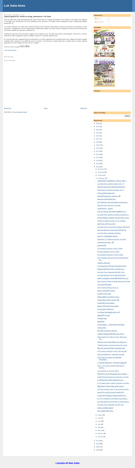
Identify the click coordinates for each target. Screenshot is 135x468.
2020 (97, 142)
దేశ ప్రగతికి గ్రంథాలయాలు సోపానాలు (107, 331)
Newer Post (7, 108)
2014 (97, 160)
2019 (97, 145)
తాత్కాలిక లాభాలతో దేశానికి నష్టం (106, 199)
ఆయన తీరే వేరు (101, 245)
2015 (97, 157)
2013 (97, 163)
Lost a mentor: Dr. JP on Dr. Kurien (108, 371)
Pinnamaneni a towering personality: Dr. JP (110, 190)
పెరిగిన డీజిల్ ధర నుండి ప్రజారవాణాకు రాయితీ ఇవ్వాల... (113, 202)
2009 (97, 447)
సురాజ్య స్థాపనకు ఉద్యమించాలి (106, 193)
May (99, 424)
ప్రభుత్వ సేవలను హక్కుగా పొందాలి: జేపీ (108, 300)
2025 (97, 126)
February (101, 433)
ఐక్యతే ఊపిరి (100, 321)
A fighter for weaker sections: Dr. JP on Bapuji (111, 221)
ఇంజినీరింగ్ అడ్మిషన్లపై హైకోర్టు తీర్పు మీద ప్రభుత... (111, 334)
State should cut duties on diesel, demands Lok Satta (113, 281)
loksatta (14, 50)
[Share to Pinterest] (29, 46)
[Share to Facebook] (27, 46)
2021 (97, 139)
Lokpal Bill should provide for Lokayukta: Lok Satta (112, 377)
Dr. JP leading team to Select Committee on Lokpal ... (113, 383)
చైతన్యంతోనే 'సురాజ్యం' (103, 315)
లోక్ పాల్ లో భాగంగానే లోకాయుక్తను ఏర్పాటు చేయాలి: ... (113, 374)
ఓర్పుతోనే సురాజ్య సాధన (104, 294)
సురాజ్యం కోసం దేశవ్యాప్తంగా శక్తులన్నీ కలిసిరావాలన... (112, 395)
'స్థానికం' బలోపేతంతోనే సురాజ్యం (106, 290)
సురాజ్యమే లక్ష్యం (102, 318)
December (101, 169)
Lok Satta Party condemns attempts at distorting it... (113, 215)
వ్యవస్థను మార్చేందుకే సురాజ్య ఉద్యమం (108, 306)
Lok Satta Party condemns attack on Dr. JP (110, 184)
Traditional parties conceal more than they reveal (112, 345)
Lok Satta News (14, 5)
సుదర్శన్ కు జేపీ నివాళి (103, 263)
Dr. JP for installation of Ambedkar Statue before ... (113, 398)
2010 (97, 444)
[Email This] (21, 46)
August (100, 415)
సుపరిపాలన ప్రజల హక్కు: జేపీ (105, 242)
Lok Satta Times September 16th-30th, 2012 (110, 272)
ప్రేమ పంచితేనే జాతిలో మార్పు (105, 411)
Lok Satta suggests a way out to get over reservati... (113, 389)
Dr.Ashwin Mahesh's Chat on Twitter (108, 251)
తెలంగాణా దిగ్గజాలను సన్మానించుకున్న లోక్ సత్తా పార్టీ (111, 230)
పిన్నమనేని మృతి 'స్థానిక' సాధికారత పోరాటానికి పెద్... (111, 187)
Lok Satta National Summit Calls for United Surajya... (113, 401)
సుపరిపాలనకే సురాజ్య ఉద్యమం (106, 303)
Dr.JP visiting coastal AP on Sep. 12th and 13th (111, 351)
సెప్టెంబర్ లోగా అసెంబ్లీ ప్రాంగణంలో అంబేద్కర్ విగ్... (111, 392)
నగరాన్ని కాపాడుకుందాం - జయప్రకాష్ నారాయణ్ (110, 354)
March (100, 430)
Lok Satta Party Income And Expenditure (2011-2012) (113, 227)
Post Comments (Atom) (20, 112)
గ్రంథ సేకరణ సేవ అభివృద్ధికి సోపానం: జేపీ (108, 312)
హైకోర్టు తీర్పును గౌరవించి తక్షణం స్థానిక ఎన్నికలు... (111, 386)
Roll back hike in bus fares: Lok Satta (108, 205)
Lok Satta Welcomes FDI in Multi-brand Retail (111, 275)
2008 (97, 450)
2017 (97, 151)
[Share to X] (25, 46)
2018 (97, 148)
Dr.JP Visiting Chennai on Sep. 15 (107, 287)
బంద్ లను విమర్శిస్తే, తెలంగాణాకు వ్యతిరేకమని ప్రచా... (112, 211)
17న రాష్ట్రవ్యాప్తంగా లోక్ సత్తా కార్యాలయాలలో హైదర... (112, 266)
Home (46, 108)
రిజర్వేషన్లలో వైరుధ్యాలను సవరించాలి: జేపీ (109, 196)
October (100, 175)
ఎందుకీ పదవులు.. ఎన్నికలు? (105, 208)
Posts (98, 18)
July (99, 418)
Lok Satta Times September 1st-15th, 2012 (110, 405)
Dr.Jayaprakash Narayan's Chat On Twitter (110, 255)
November (101, 172)
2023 (97, 133)
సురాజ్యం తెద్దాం (101, 327)
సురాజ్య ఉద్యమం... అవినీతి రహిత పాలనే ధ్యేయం (111, 324)
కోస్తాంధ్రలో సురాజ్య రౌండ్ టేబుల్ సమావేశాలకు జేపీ (111, 348)
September (101, 178)
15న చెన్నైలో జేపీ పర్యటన (104, 284)
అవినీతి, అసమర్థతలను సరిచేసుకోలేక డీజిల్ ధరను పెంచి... (113, 278)
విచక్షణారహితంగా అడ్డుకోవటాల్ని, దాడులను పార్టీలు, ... (112, 181)
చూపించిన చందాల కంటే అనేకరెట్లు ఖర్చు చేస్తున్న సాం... (112, 342)
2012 (97, 167)
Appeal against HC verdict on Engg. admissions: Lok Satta (27, 16)
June (99, 421)
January (100, 436)
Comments (99, 22)
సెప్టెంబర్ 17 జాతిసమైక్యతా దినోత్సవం (107, 236)
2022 (97, 136)
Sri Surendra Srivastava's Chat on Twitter (109, 248)
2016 (97, 154)
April (99, 427)
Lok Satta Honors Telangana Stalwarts (109, 233)
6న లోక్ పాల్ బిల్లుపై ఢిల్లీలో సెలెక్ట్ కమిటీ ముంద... (110, 380)
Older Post (83, 108)
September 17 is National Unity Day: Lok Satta (111, 239)
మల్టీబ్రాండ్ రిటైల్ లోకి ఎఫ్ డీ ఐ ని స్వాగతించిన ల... (111, 269)
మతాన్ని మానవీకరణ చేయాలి (105, 408)
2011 (97, 441)
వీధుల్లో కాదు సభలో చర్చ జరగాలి (106, 224)
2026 (97, 123)
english (10, 50)
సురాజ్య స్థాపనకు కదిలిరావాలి (105, 309)
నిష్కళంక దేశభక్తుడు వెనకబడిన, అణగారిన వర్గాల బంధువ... (113, 218)
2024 (97, 130)
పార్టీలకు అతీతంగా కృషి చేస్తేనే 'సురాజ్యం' (108, 297)
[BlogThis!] (23, 46)
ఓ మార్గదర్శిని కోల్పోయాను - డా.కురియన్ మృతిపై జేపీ (111, 362)
